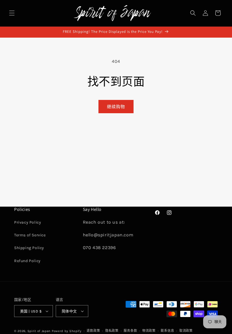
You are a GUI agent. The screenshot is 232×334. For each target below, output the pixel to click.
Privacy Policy (27, 222)
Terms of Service (30, 235)
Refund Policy (27, 260)
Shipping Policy (29, 247)
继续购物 (116, 106)
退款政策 (93, 331)
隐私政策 (112, 331)
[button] (12, 13)
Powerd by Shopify (66, 331)
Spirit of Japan (39, 331)
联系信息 (167, 331)
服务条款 (130, 331)
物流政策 (149, 331)
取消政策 (186, 331)
